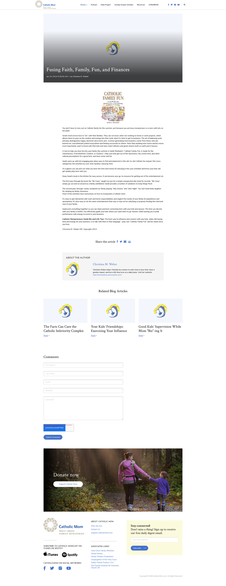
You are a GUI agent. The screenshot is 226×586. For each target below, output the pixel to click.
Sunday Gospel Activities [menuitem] (124, 5)
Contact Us (95, 529)
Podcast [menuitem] (94, 5)
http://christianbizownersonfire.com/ (107, 275)
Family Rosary (97, 553)
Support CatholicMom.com (102, 532)
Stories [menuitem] (83, 5)
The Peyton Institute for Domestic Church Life (105, 566)
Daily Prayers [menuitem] (106, 5)
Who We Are (96, 526)
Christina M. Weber (81, 76)
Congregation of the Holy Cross (104, 559)
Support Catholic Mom (68, 484)
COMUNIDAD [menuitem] (154, 5)
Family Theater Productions (102, 556)
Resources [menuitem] (141, 5)
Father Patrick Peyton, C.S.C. (102, 562)
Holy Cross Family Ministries (102, 550)
